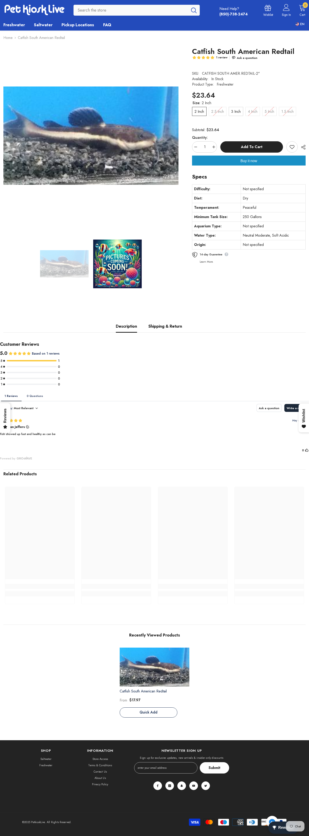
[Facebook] (157, 785)
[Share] (302, 147)
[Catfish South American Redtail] (154, 666)
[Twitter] (205, 785)
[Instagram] (169, 785)
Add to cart (251, 146)
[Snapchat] (181, 785)
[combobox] (131, 10)
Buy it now (248, 161)
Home (8, 37)
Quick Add (148, 712)
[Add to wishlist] (292, 147)
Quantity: (200, 137)
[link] (39, 586)
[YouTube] (193, 785)
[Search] (137, 10)
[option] (90, 135)
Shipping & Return (165, 326)
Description (126, 326)
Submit (214, 767)
